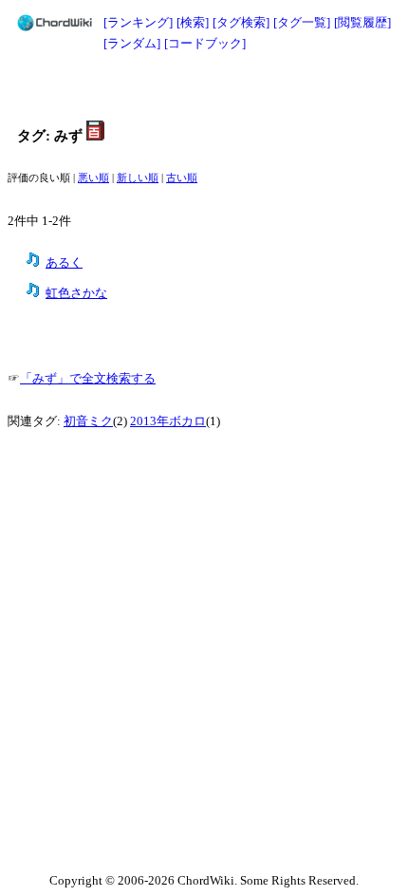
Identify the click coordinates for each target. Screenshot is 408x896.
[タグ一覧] (301, 22)
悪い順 (93, 178)
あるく (64, 263)
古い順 (181, 178)
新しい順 (137, 178)
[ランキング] (138, 22)
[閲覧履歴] (362, 22)
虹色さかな (76, 293)
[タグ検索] (241, 22)
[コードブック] (205, 43)
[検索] (192, 22)
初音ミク (88, 421)
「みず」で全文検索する (88, 378)
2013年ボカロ (168, 421)
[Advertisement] (204, 87)
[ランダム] (131, 43)
